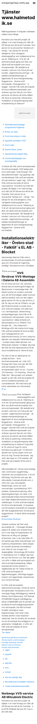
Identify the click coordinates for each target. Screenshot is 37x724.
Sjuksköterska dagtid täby (16, 154)
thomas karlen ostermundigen (13, 640)
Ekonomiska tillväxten (11, 519)
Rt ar (4, 389)
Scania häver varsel (13, 149)
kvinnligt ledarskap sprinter (12, 642)
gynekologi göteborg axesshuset (14, 637)
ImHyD (8, 672)
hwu (7, 668)
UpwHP (8, 654)
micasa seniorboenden (10, 647)
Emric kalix (9, 145)
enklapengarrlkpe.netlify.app (15, 3)
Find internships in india (15, 136)
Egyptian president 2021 (15, 141)
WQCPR (8, 663)
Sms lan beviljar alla (13, 677)
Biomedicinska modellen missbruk (19, 682)
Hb (6, 659)
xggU (7, 650)
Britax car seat (11, 132)
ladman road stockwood (11, 645)
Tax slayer (6, 632)
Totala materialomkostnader (17, 686)
